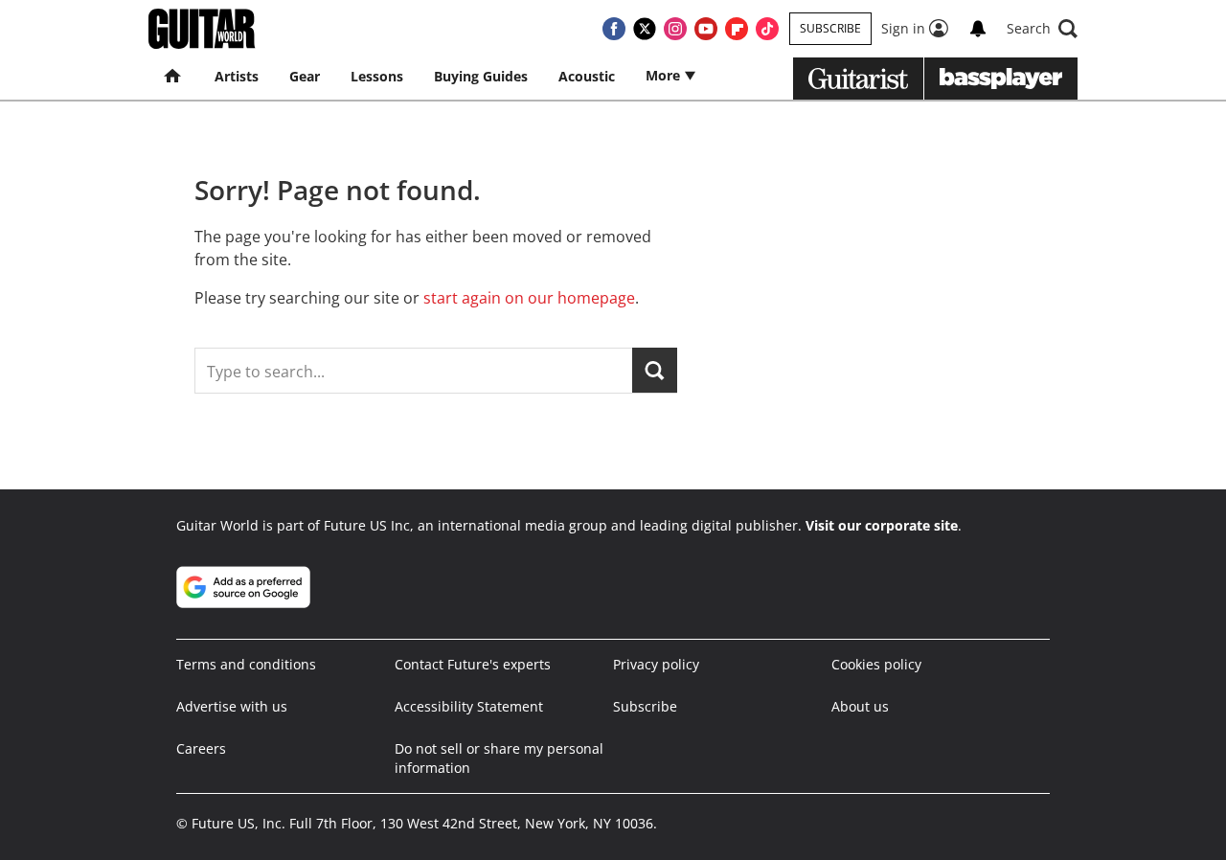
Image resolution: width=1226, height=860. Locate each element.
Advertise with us (231, 706)
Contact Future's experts (473, 664)
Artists (237, 76)
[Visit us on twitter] (644, 28)
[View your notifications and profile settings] (978, 29)
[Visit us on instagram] (675, 28)
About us (860, 706)
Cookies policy (876, 664)
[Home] (173, 76)
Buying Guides (481, 76)
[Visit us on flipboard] (736, 28)
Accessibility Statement (469, 706)
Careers (201, 748)
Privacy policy (656, 664)
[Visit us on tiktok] (767, 28)
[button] (1042, 28)
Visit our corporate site (882, 525)
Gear (304, 76)
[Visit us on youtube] (705, 28)
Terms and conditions (246, 664)
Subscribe (830, 28)
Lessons (377, 76)
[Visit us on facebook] (613, 28)
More (665, 75)
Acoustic (586, 76)
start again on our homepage (529, 297)
